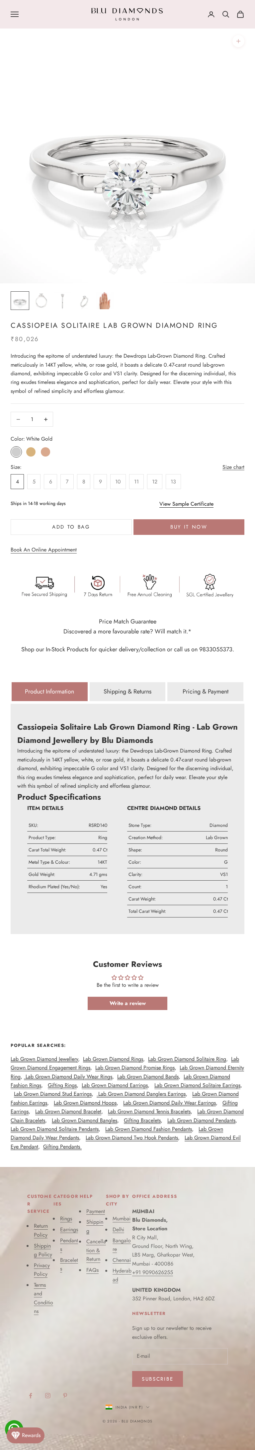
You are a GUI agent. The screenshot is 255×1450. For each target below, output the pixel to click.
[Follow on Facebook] (30, 1395)
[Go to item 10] (105, 300)
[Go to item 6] (20, 300)
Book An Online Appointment (44, 549)
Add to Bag (71, 527)
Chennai (122, 1260)
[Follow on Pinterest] (65, 1395)
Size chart (233, 467)
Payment (95, 1211)
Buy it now (189, 527)
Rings (66, 1218)
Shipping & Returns (127, 691)
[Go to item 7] (41, 300)
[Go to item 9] (83, 300)
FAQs (92, 1270)
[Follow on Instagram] (47, 1395)
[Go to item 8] (62, 300)
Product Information (49, 691)
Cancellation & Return (96, 1250)
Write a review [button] (128, 1003)
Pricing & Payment (205, 691)
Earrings (69, 1229)
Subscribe (157, 1379)
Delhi (118, 1229)
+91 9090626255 (152, 1272)
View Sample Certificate (186, 504)
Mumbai (121, 1218)
